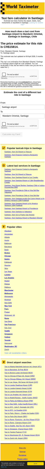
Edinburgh (8, 262)
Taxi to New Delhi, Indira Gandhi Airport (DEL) (21, 404)
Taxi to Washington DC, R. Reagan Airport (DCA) (22, 435)
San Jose (7, 328)
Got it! (35, 464)
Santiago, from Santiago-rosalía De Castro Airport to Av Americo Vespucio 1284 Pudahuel (24, 199)
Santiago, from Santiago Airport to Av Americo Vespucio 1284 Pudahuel (21, 204)
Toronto (7, 340)
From (2, 103)
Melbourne (8, 293)
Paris (6, 309)
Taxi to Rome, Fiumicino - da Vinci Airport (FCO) (22, 420)
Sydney (7, 337)
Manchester (8, 290)
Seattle (7, 331)
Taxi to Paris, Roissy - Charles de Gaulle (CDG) (21, 413)
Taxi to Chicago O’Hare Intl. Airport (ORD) (19, 376)
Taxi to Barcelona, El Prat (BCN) (16, 370)
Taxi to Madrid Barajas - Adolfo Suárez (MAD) (21, 398)
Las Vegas (8, 271)
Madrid (6, 281)
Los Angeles (9, 278)
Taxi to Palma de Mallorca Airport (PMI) (18, 401)
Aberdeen (7, 231)
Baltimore (7, 243)
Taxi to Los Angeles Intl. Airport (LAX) (18, 395)
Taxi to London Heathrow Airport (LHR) (18, 385)
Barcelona (8, 247)
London (7, 275)
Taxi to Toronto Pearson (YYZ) (15, 432)
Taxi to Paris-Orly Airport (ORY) (15, 416)
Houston (7, 265)
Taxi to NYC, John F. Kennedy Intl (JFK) (19, 407)
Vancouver (8, 343)
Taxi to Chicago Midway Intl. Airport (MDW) (20, 379)
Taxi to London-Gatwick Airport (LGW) (18, 388)
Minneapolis (8, 296)
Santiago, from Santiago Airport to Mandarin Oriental (23, 218)
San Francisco (10, 324)
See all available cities (15, 353)
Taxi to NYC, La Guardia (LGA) (15, 410)
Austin (6, 240)
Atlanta (7, 237)
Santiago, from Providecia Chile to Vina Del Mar (21, 195)
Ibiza (6, 268)
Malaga (7, 284)
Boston (7, 253)
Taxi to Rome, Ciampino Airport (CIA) (17, 423)
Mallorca (7, 287)
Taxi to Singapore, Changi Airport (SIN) (18, 429)
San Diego (8, 321)
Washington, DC (10, 346)
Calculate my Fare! (11, 134)
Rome (6, 318)
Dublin (7, 259)
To (1, 112)
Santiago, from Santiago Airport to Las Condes (21, 177)
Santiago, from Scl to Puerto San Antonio (19, 215)
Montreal (7, 300)
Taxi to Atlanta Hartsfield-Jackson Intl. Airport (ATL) (23, 367)
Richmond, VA (9, 315)
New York (8, 306)
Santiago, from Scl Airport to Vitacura (18, 152)
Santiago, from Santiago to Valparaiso (18, 212)
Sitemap (23, 452)
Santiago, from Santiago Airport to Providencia (21, 208)
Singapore (8, 334)
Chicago (7, 256)
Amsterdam (8, 234)
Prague (7, 312)
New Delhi (8, 303)
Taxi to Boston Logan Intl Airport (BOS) (18, 373)
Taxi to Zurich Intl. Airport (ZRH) (16, 438)
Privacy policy (22, 459)
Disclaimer (22, 455)
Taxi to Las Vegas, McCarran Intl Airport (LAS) (21, 382)
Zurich (6, 349)
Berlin (6, 250)
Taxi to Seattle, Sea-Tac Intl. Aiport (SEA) (19, 426)
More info (4, 467)
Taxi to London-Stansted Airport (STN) (18, 391)
